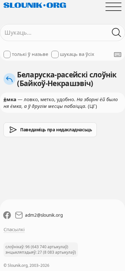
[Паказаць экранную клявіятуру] (117, 54)
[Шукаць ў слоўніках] (117, 32)
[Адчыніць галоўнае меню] (113, 6)
